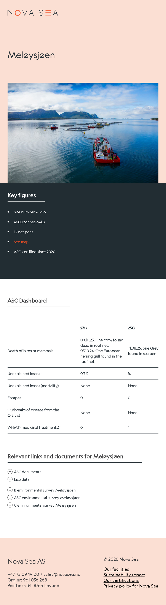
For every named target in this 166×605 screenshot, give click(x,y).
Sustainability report (124, 574)
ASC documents (27, 472)
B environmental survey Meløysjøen (45, 490)
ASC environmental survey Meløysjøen (47, 497)
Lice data (21, 479)
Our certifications (121, 580)
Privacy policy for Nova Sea (131, 586)
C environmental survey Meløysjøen (45, 505)
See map (21, 241)
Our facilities (116, 569)
